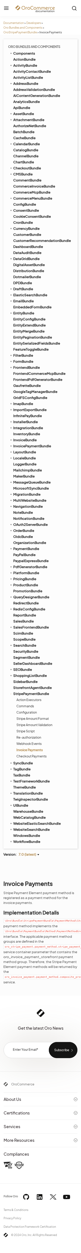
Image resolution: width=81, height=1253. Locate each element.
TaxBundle (21, 775)
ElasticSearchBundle (30, 295)
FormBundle (23, 361)
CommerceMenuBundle (32, 198)
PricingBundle (24, 579)
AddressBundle (25, 83)
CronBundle (23, 222)
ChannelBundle (25, 156)
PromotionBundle (27, 591)
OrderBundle (23, 530)
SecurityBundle (25, 651)
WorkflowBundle (26, 841)
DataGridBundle (26, 258)
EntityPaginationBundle (32, 337)
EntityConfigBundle (29, 319)
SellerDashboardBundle (32, 663)
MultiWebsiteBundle (29, 500)
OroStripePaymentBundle (20, 32)
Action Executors (28, 700)
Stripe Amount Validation (34, 725)
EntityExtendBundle (29, 325)
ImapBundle (23, 403)
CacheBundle (24, 138)
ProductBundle (25, 585)
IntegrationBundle (28, 428)
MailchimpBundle (27, 470)
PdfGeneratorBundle (30, 567)
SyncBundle (23, 763)
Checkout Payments (31, 756)
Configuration (26, 712)
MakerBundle (24, 476)
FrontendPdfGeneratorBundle (37, 379)
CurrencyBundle (26, 228)
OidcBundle (23, 536)
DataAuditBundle (27, 252)
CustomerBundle (27, 234)
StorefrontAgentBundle (32, 687)
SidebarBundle (25, 681)
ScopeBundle (24, 639)
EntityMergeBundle (29, 331)
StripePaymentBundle (31, 693)
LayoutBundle (24, 452)
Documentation (13, 23)
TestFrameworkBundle (31, 781)
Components (24, 53)
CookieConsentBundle (32, 216)
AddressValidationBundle (34, 89)
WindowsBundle (26, 835)
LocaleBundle (24, 458)
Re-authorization (28, 737)
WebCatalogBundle (29, 817)
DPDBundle (22, 283)
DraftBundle (23, 289)
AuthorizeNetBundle (29, 126)
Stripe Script (25, 731)
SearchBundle (24, 645)
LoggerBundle (24, 464)
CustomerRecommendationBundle (42, 240)
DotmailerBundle (27, 277)
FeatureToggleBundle (31, 349)
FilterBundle (23, 355)
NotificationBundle (28, 518)
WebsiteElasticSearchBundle (37, 823)
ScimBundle (23, 633)
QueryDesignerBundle (31, 597)
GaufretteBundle (27, 385)
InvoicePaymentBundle (32, 446)
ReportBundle (24, 615)
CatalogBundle (25, 150)
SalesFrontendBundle (31, 627)
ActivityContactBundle (32, 71)
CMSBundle (23, 174)
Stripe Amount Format (32, 718)
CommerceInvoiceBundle (34, 186)
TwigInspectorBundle (30, 799)
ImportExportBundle (30, 409)
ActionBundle (24, 59)
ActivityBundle (25, 65)
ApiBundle (21, 107)
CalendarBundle (26, 144)
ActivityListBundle (28, 77)
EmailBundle (23, 301)
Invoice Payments (29, 750)
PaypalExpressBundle (31, 560)
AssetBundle (23, 113)
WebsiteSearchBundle (31, 829)
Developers (33, 23)
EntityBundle (23, 313)
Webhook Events (29, 744)
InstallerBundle (25, 422)
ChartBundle (23, 162)
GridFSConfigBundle (30, 397)
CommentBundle (27, 180)
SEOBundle (22, 669)
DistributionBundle (28, 270)
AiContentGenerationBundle (36, 95)
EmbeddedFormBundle (32, 307)
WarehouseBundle (28, 811)
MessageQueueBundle (32, 482)
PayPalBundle (24, 554)
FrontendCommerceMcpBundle (39, 373)
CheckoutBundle (27, 168)
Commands (25, 706)
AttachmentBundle (28, 119)
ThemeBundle (24, 787)
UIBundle (20, 805)
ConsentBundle (26, 210)
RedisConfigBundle (29, 609)
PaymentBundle (26, 548)
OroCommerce (22, 1084)
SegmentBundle (26, 657)
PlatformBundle (26, 573)
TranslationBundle (28, 793)
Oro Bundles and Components (22, 27)
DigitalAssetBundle (29, 264)
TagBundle (22, 769)
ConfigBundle (24, 204)
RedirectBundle (26, 603)
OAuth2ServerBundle (30, 524)
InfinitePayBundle (27, 415)
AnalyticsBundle (26, 101)
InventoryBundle (26, 434)
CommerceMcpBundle (31, 192)
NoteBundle (23, 512)
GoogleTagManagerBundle (35, 391)
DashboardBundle (28, 246)
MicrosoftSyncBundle (31, 488)
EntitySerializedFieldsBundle (36, 343)
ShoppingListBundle (30, 675)
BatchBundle (23, 132)
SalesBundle (23, 621)
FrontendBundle (26, 367)
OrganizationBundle (29, 542)
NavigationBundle (28, 506)
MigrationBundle (26, 494)
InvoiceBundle (25, 440)
